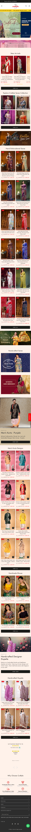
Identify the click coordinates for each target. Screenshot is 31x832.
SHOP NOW (15, 441)
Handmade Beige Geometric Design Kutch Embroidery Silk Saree (23, 174)
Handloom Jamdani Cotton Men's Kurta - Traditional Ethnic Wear (23, 473)
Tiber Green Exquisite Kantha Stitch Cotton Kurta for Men (8, 531)
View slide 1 (7, 36)
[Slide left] (2, 1)
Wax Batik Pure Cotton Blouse (23, 625)
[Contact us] (28, 826)
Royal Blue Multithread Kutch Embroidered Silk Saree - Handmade (23, 262)
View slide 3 (15, 36)
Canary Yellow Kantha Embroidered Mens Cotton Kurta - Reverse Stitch (23, 532)
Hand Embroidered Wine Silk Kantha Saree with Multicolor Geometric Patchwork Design (8, 174)
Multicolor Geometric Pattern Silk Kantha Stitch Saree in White (8, 290)
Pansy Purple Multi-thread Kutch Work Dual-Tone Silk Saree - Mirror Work (23, 203)
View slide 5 (23, 36)
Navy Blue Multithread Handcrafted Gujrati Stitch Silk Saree (8, 203)
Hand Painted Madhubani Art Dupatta (8, 731)
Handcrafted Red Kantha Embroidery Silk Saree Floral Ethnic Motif (23, 233)
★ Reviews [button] (29, 417)
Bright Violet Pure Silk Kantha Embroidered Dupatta (8, 703)
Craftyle (13, 829)
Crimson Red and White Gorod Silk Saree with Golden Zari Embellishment (7, 78)
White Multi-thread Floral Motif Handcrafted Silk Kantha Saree (8, 232)
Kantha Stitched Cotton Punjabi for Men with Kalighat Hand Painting (8, 503)
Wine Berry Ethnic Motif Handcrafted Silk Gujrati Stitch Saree (8, 262)
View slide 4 (19, 36)
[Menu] (1, 6)
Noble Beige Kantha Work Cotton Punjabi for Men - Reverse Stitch (23, 561)
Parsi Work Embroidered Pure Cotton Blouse (8, 598)
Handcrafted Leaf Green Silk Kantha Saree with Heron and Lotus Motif (23, 291)
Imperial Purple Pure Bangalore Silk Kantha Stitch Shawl (22, 703)
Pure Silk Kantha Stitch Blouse (8, 625)
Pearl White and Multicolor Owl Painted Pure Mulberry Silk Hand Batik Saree (20, 78)
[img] (15, 746)
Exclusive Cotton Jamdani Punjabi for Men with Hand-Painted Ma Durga (23, 503)
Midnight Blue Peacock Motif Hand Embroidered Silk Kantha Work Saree (22, 320)
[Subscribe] (29, 814)
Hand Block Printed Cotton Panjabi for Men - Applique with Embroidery (8, 474)
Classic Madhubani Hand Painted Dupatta (23, 731)
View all (15, 88)
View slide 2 (11, 36)
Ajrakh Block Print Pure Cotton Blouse (23, 598)
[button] (26, 6)
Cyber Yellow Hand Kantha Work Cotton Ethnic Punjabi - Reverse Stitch (8, 562)
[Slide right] (29, 1)
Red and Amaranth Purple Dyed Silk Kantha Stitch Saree (8, 319)
